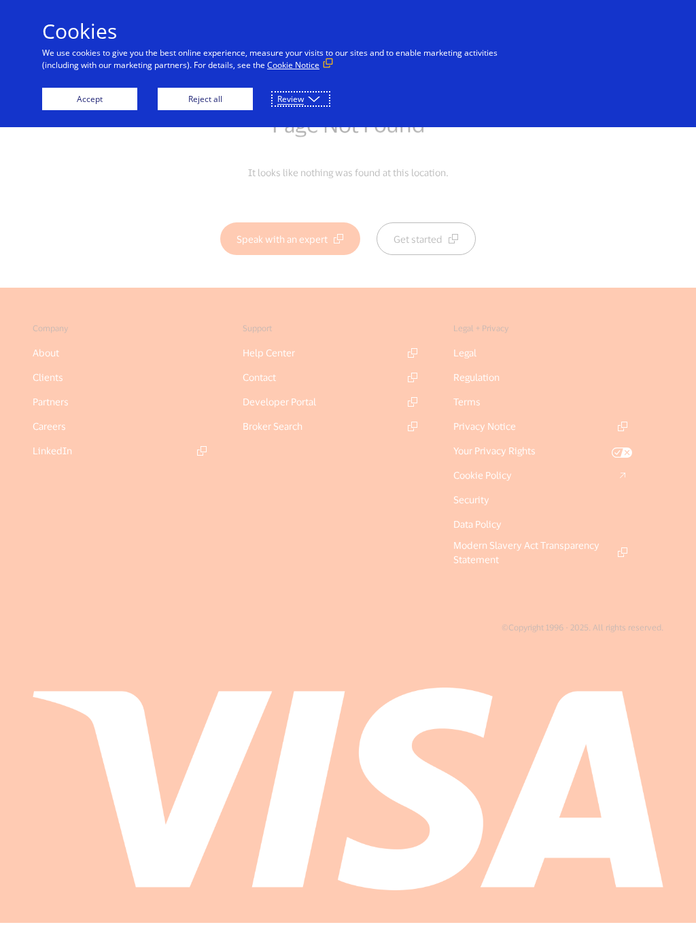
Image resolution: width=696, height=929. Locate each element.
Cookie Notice (293, 65)
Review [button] (290, 99)
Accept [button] (90, 99)
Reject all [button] (205, 99)
